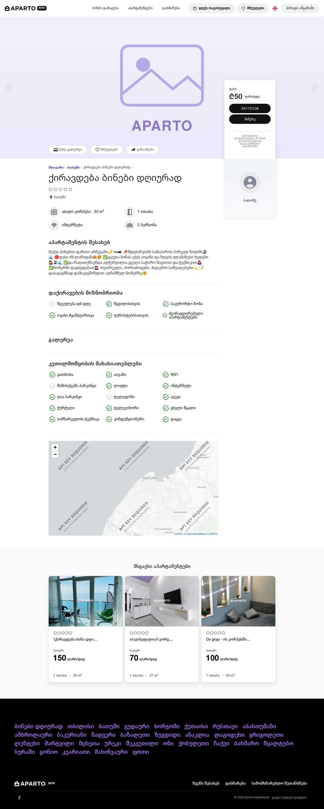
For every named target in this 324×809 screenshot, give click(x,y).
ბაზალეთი (135, 735)
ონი (168, 743)
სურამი (24, 752)
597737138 (250, 109)
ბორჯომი (167, 726)
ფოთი (140, 752)
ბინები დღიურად (38, 726)
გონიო (49, 752)
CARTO (213, 533)
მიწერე (250, 119)
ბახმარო (246, 743)
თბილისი (81, 726)
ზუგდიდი (167, 735)
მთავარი (56, 167)
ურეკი (112, 743)
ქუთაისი (196, 726)
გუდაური (136, 726)
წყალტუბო (278, 743)
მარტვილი (59, 743)
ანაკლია (197, 735)
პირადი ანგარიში (300, 8)
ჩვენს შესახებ (206, 784)
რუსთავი (225, 726)
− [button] (55, 454)
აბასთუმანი (259, 726)
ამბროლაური (33, 735)
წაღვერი (103, 735)
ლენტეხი (27, 743)
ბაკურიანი (72, 735)
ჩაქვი (221, 743)
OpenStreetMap (196, 533)
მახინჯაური (111, 752)
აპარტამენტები (140, 8)
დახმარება (171, 8)
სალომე (249, 200)
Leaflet (178, 533)
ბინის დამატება (106, 8)
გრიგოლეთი (266, 735)
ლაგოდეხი (229, 735)
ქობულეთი (193, 743)
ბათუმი (73, 167)
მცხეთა (89, 743)
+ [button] (55, 447)
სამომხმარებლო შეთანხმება (279, 784)
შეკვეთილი (142, 743)
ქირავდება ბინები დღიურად (106, 167)
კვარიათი (76, 752)
